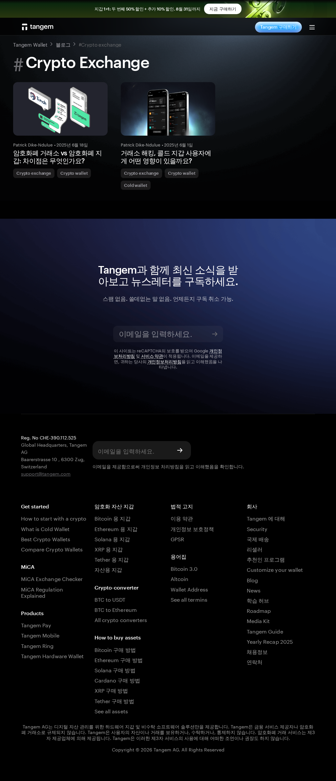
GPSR (177, 538)
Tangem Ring (37, 645)
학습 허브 (258, 600)
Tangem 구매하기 (278, 27)
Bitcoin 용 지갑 (112, 518)
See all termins (189, 599)
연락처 (254, 661)
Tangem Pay (36, 624)
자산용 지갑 (108, 569)
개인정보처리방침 (164, 361)
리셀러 (254, 549)
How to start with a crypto (53, 518)
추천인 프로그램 (266, 559)
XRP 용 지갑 (108, 549)
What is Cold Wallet (45, 528)
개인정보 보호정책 (192, 528)
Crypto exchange (33, 173)
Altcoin (179, 578)
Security (257, 528)
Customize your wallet (275, 569)
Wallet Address (189, 589)
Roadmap (259, 610)
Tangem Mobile (40, 635)
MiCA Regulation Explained (42, 592)
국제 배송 (258, 538)
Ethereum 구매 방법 (118, 659)
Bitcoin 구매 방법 (115, 649)
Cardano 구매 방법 (117, 680)
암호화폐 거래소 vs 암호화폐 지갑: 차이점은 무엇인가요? (57, 157)
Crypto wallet (74, 173)
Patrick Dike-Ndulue (33, 144)
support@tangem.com (46, 473)
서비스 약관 (152, 355)
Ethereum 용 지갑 (115, 528)
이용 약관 (182, 518)
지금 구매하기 (222, 8)
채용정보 (257, 651)
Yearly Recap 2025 (270, 641)
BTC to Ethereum (115, 609)
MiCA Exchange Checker (52, 578)
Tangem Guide (265, 631)
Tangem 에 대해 (266, 518)
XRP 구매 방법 (111, 690)
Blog (252, 579)
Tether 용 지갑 (111, 559)
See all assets (111, 710)
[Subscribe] (214, 334)
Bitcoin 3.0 (184, 568)
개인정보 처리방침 (160, 466)
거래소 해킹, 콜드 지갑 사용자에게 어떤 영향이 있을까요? (166, 157)
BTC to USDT (110, 599)
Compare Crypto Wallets (52, 549)
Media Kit (258, 620)
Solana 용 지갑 (112, 538)
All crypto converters (120, 619)
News (254, 590)
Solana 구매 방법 (115, 669)
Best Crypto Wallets (45, 538)
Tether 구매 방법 (114, 700)
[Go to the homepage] (37, 27)
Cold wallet (135, 185)
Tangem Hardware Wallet (52, 655)
